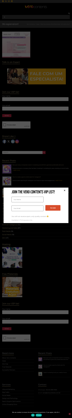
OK (33, 415)
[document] (36, 209)
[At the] (70, 414)
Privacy (39, 415)
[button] (65, 190)
